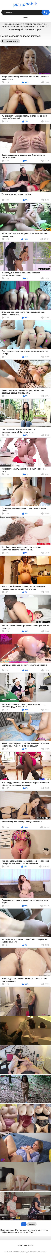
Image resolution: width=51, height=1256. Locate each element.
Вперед (32, 1224)
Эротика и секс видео (21, 1252)
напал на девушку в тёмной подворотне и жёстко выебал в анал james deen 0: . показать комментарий (25, 27)
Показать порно (33, 29)
